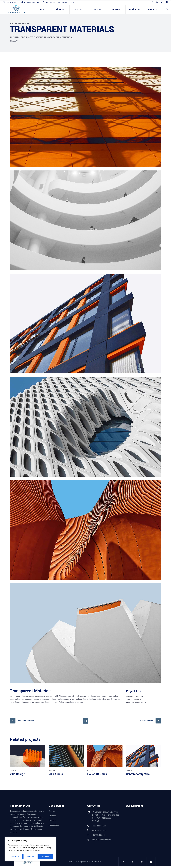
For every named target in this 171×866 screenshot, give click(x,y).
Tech (143, 703)
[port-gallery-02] (85, 220)
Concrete (136, 703)
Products (52, 820)
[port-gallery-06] (85, 633)
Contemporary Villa (138, 774)
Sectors (52, 811)
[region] (30, 849)
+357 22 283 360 (12, 2)
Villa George (17, 774)
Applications (54, 825)
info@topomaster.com (32, 2)
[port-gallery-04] (85, 530)
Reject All (30, 856)
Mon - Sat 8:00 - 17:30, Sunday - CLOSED (60, 2)
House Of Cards (97, 774)
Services (52, 815)
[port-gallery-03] (85, 323)
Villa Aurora (56, 774)
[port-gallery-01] (85, 117)
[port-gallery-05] (85, 427)
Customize (15, 856)
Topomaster (84, 862)
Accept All (45, 856)
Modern (139, 696)
